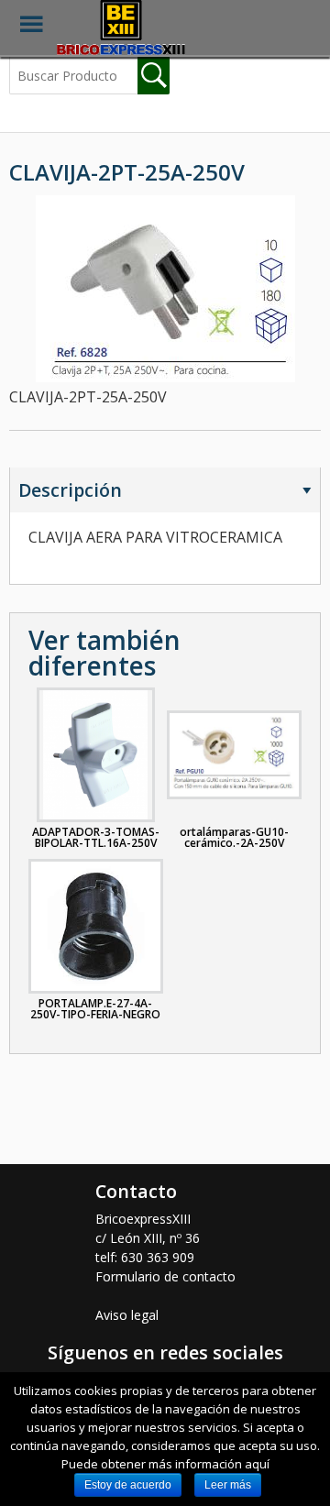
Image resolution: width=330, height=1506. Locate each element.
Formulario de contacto (165, 1276)
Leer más (227, 1485)
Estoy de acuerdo (127, 1485)
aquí (257, 1464)
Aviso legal (127, 1315)
